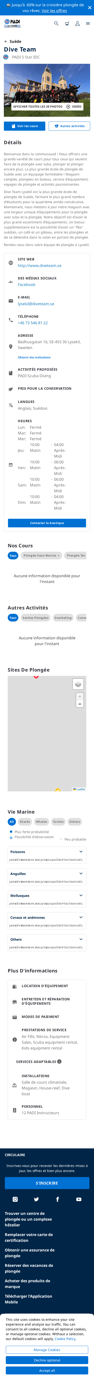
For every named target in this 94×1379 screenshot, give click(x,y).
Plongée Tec (76, 555)
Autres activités (72, 126)
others (74, 822)
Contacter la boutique (47, 523)
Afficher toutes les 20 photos (37, 106)
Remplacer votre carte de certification (29, 1237)
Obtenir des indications (34, 357)
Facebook (26, 284)
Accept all (47, 1370)
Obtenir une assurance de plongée (29, 1252)
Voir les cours (27, 126)
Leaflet (80, 789)
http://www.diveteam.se (39, 265)
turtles (58, 822)
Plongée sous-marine (40, 555)
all (12, 822)
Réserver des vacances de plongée (29, 1268)
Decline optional (47, 1360)
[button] (58, 791)
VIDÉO (76, 106)
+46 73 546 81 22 (33, 322)
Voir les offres (54, 10)
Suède (14, 41)
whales (41, 822)
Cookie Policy (65, 1338)
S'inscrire (47, 1183)
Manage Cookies (47, 1349)
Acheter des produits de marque (27, 1283)
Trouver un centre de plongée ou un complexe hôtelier (28, 1219)
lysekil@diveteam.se (36, 303)
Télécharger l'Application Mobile (28, 1299)
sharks (25, 822)
